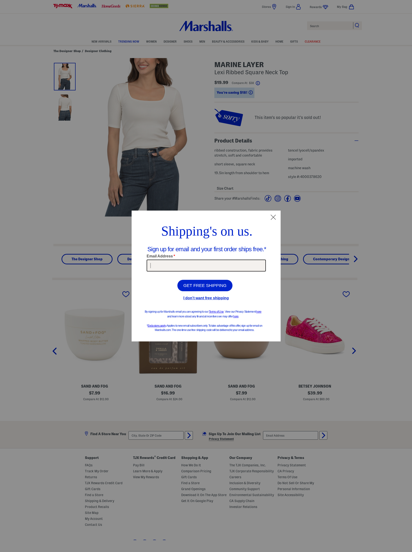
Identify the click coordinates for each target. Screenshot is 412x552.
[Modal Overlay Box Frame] (206, 276)
